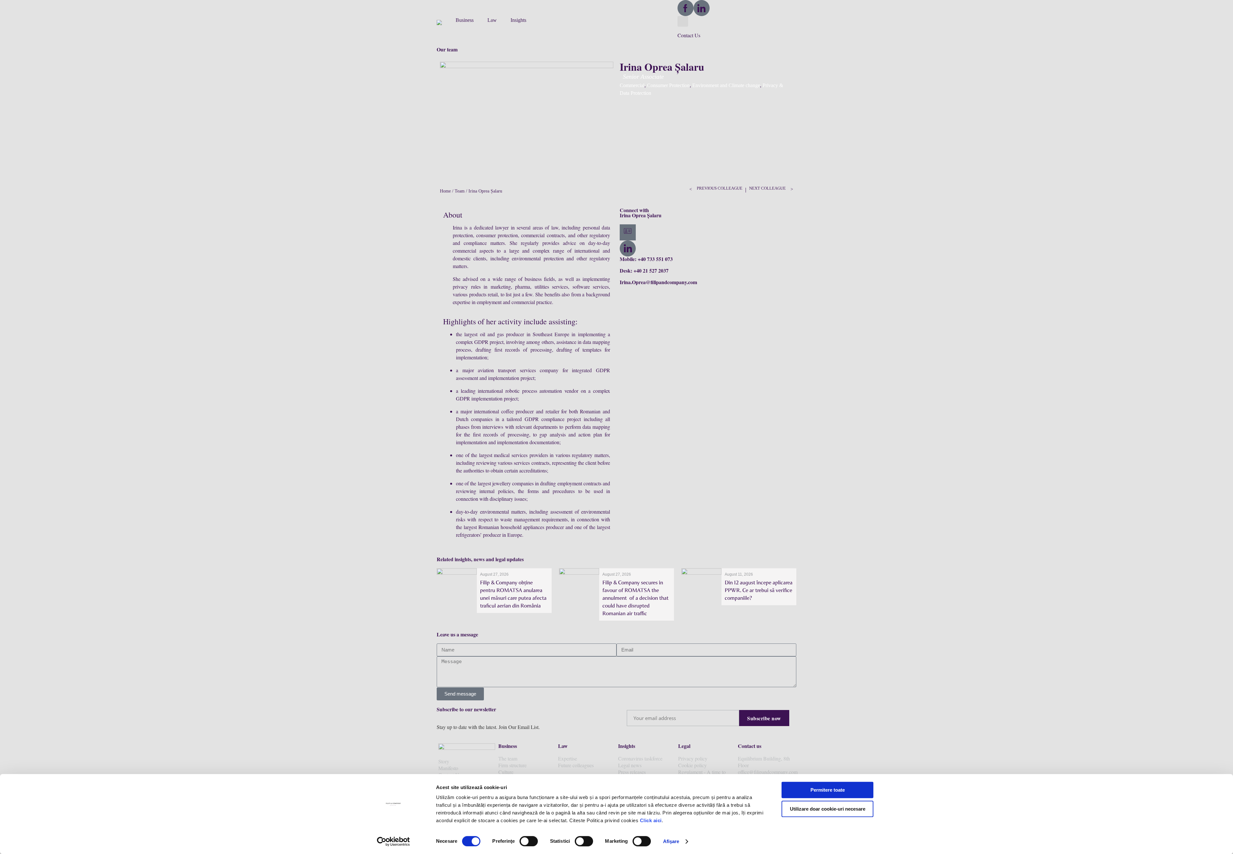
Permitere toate (827, 790)
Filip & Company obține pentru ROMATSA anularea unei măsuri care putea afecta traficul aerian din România (513, 594)
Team (460, 191)
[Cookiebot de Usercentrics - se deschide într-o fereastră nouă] (393, 841)
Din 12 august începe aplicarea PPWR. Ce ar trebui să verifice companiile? (758, 590)
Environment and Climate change (726, 85)
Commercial (632, 85)
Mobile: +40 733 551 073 (646, 259)
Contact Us (689, 35)
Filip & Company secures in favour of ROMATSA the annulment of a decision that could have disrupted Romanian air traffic (635, 598)
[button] (442, 22)
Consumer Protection (668, 85)
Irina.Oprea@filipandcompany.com (658, 282)
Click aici (651, 820)
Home (445, 191)
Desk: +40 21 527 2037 (644, 270)
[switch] (529, 841)
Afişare (671, 841)
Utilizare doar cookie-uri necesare (827, 809)
